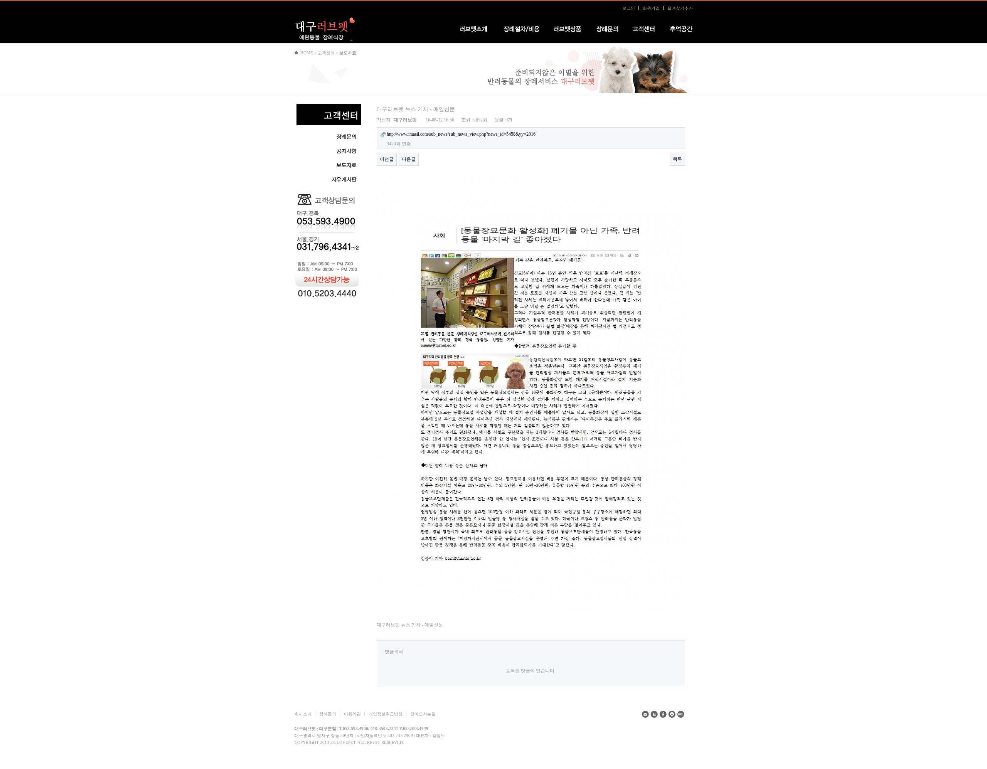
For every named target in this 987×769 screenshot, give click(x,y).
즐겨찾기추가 (680, 8)
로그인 (628, 8)
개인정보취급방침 (386, 714)
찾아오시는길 (423, 714)
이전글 (387, 159)
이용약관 (352, 714)
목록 (677, 159)
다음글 (409, 159)
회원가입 (651, 8)
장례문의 (327, 714)
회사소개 (303, 714)
